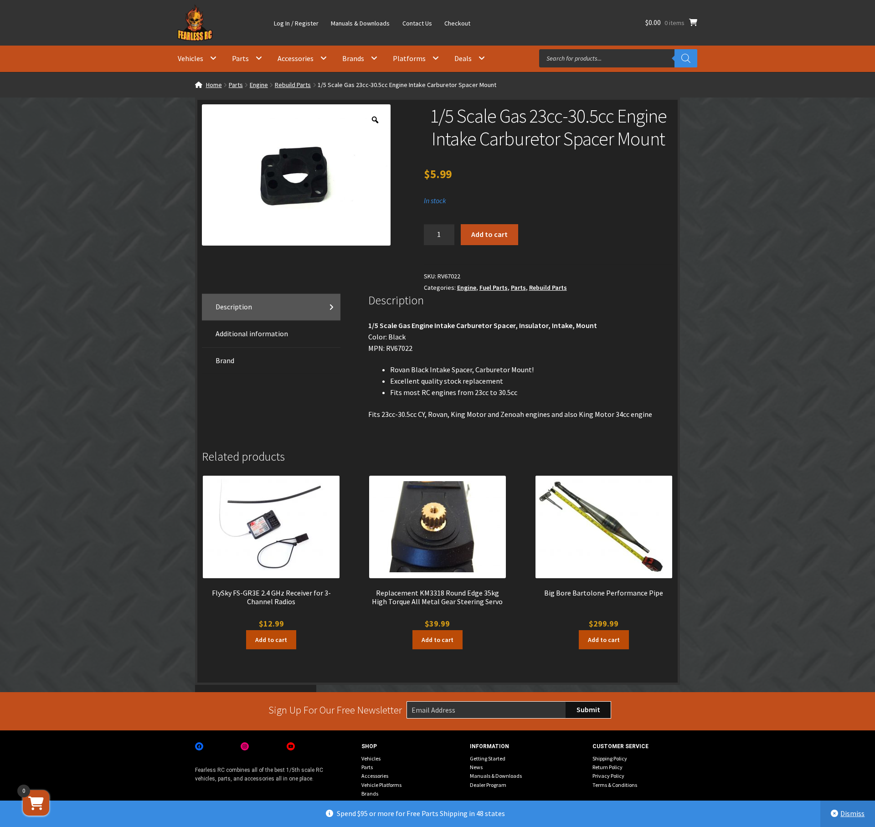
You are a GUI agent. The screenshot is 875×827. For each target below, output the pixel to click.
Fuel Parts (493, 287)
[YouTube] (291, 746)
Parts (240, 58)
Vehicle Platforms (381, 784)
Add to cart (489, 234)
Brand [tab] (225, 360)
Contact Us (417, 23)
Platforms (409, 58)
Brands (353, 58)
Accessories (296, 58)
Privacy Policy (608, 775)
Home (214, 85)
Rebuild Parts (293, 85)
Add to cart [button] (271, 640)
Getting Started (487, 758)
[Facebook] (199, 746)
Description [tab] (234, 306)
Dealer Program (488, 784)
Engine (259, 85)
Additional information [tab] (252, 333)
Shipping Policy (609, 758)
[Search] (685, 58)
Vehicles (190, 58)
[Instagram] (245, 746)
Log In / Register (296, 23)
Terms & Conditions (614, 784)
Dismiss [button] (852, 813)
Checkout (457, 23)
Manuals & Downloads (360, 23)
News (476, 767)
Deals (463, 58)
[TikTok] (336, 746)
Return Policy (607, 767)
